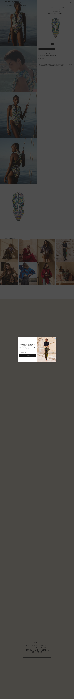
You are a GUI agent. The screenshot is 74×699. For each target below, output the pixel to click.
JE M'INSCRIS (28, 355)
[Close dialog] (55, 338)
